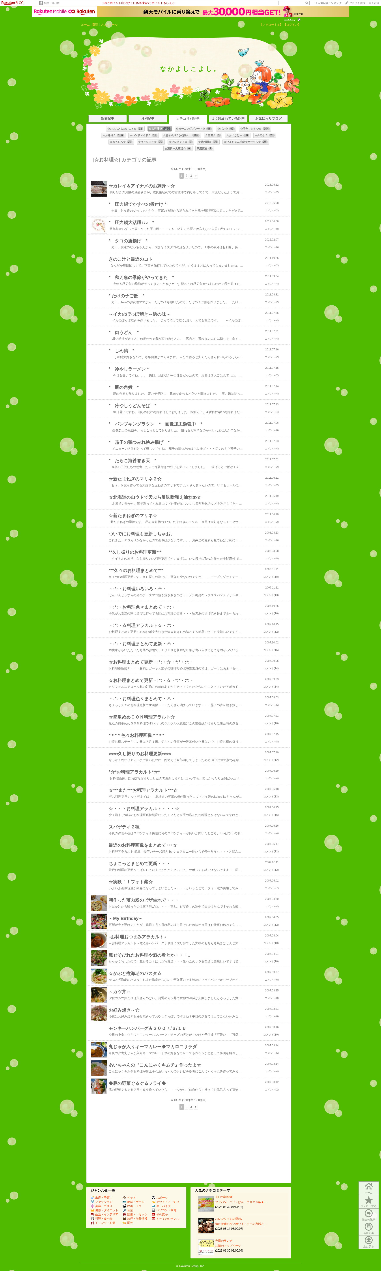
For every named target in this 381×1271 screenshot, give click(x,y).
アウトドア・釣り (167, 1201)
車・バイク (163, 1206)
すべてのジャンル (167, 1218)
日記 (95, 24)
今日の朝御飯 (223, 1197)
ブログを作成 (357, 3)
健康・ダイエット (106, 1210)
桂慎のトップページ (228, 1245)
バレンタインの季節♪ (229, 1218)
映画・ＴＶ (134, 1206)
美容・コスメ (103, 1206)
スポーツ (162, 1197)
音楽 (130, 1210)
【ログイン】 (292, 24)
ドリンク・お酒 (105, 1222)
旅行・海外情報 (137, 1218)
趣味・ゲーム (135, 1201)
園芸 (130, 1222)
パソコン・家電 (166, 1210)
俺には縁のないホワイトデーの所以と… (241, 1224)
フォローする (369, 1206)
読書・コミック (137, 1214)
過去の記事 (368, 1219)
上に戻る (368, 1246)
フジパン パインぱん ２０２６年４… (241, 1202)
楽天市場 (374, 3)
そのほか (162, 1214)
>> (328, 3)
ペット (131, 1197)
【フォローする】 (271, 24)
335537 (290, 20)
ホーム (85, 24)
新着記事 (368, 1233)
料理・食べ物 (52, 3)
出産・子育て (103, 1197)
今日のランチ (223, 1240)
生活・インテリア (106, 1214)
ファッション (103, 1201)
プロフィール (109, 24)
